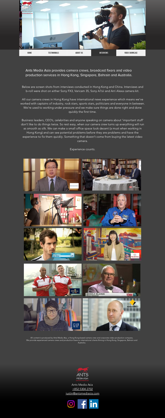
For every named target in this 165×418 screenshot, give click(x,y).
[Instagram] (71, 404)
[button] (82, 24)
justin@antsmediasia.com (82, 393)
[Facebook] (82, 404)
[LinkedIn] (93, 404)
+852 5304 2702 (82, 389)
